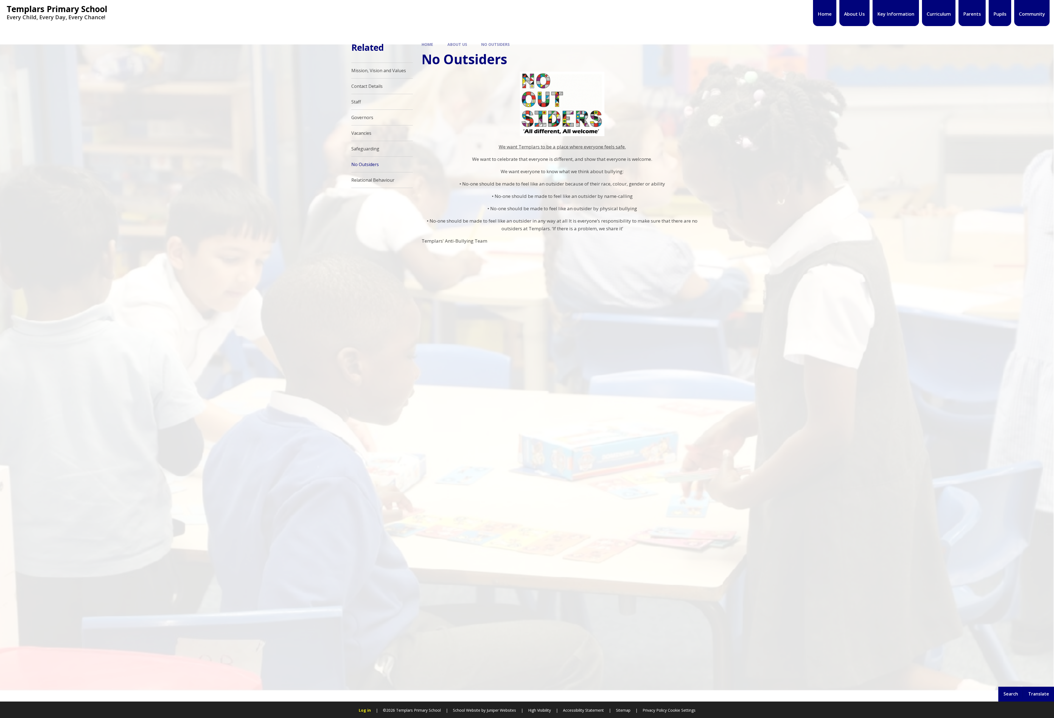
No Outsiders (495, 44)
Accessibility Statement (583, 710)
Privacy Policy (655, 710)
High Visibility (539, 710)
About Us (457, 44)
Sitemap (623, 710)
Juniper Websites (501, 710)
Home (427, 44)
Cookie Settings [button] (682, 710)
